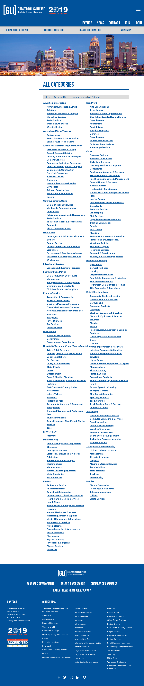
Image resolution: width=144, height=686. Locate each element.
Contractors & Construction (60, 170)
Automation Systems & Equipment (64, 443)
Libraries (94, 133)
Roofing (50, 197)
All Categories (95, 97)
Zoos (49, 427)
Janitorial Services (99, 209)
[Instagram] (71, 677)
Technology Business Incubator (105, 439)
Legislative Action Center (85, 650)
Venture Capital (54, 327)
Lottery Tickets (54, 394)
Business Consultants (101, 158)
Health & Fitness (98, 185)
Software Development (101, 432)
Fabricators (52, 457)
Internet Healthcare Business (61, 512)
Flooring (94, 323)
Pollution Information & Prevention (107, 236)
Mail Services (97, 216)
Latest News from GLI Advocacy (72, 590)
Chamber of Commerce (90, 30)
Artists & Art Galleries (58, 350)
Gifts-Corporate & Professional (105, 336)
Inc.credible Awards (83, 612)
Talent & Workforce (73, 584)
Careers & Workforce (54, 30)
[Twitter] (65, 677)
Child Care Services (100, 162)
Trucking (94, 474)
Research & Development (102, 253)
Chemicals (52, 447)
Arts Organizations (99, 106)
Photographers (97, 367)
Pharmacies (53, 536)
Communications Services (60, 204)
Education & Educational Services (63, 268)
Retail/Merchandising (97, 292)
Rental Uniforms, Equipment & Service (109, 380)
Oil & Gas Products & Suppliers (62, 289)
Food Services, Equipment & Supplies (108, 329)
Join (127, 22)
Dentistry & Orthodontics (59, 492)
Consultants (96, 168)
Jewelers (94, 357)
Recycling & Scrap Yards (102, 488)
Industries (79, 620)
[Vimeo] (84, 677)
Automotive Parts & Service (104, 299)
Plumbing (94, 233)
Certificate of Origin (50, 631)
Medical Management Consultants (64, 519)
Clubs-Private (53, 367)
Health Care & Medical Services (63, 498)
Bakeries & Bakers (56, 357)
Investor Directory (82, 635)
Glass (93, 340)
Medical (47, 481)
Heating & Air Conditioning (103, 189)
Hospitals (51, 509)
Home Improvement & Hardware (106, 346)
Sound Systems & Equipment (104, 435)
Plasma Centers (55, 546)
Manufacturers (54, 467)
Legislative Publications (85, 654)
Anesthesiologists (56, 488)
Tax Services (53, 324)
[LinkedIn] (77, 677)
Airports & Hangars (99, 457)
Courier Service (54, 243)
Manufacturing (50, 439)
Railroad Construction (58, 190)
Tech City (111, 654)
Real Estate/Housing (96, 260)
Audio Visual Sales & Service (104, 415)
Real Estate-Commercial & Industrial (108, 278)
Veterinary (52, 549)
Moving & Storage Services (103, 464)
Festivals (51, 384)
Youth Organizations (100, 147)
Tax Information (114, 650)
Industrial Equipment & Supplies (106, 350)
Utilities (90, 481)
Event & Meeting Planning (60, 377)
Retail (93, 384)
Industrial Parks (81, 616)
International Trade (83, 631)
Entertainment (54, 373)
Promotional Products (101, 377)
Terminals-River (98, 467)
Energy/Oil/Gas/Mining (54, 271)
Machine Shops (54, 464)
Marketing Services (56, 117)
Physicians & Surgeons (58, 542)
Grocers (94, 343)
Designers (95, 309)
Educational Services (53, 264)
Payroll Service (54, 320)
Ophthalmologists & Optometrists (63, 529)
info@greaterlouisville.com (18, 620)
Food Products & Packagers (61, 460)
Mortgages (52, 317)
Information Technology (101, 425)
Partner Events (113, 624)
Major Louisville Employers (86, 662)
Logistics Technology (100, 429)
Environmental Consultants (60, 286)
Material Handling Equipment (61, 470)
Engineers (52, 180)
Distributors (52, 250)
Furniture (94, 333)
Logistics (94, 460)
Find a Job (46, 646)
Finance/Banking (51, 293)
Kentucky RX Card (83, 647)
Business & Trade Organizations (106, 113)
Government (49, 331)
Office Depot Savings (116, 620)
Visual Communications (59, 228)
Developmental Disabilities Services (65, 495)
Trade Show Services (57, 123)
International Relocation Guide (88, 643)
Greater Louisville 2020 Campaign (57, 657)
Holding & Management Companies (65, 310)
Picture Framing (98, 370)
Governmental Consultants (60, 342)
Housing (94, 271)
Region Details (113, 631)
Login (138, 22)
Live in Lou (79, 658)
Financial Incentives (50, 642)
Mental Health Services (58, 522)
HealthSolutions (81, 609)
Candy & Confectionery (58, 363)
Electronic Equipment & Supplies (106, 316)
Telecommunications (100, 492)
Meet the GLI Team (115, 616)
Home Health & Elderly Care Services (65, 505)
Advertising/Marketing (54, 103)
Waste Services (97, 498)
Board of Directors (50, 623)
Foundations (96, 123)
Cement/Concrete (56, 159)
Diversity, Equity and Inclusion (55, 634)
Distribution (49, 232)
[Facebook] (59, 677)
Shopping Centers (99, 390)
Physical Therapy (55, 539)
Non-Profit (91, 103)
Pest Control (96, 229)
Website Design (54, 127)
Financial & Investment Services (63, 307)
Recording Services (99, 250)
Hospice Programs (99, 130)
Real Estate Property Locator (119, 628)
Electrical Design (55, 176)
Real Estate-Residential (101, 281)
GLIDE (45, 653)
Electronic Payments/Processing (63, 304)
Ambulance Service (56, 485)
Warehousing (96, 477)
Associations (96, 110)
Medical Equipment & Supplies (62, 515)
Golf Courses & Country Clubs (62, 387)
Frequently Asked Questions (54, 650)
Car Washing (96, 302)
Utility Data (112, 658)
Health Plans (53, 502)
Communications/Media (55, 201)
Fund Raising (96, 127)
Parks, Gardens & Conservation (62, 138)
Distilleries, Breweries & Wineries (63, 453)
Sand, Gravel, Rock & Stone (60, 141)
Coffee (50, 370)
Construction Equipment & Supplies (64, 166)
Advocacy (126, 30)
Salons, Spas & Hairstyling (103, 387)
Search (48, 97)
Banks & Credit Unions (58, 300)
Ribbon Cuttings (114, 639)
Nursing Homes (55, 525)
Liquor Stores (96, 360)
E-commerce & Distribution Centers (64, 253)
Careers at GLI (48, 627)
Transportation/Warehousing (100, 446)
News (100, 22)
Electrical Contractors (57, 173)
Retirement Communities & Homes (107, 284)
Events (87, 22)
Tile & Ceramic (97, 400)
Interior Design (97, 199)
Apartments (96, 264)
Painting (94, 226)
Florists (93, 326)
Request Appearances (117, 635)
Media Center (113, 612)
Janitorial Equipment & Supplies (106, 353)
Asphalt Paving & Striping (59, 153)
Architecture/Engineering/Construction (62, 145)
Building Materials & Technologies (64, 156)
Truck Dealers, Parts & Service (105, 404)
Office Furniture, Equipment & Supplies (109, 363)
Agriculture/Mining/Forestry (57, 131)
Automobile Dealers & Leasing (105, 296)
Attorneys (52, 435)
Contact (114, 22)
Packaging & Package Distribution (64, 256)
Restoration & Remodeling (60, 193)
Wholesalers (53, 260)
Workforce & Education (117, 662)
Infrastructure (80, 624)
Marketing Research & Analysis (62, 113)
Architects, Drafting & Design (61, 149)
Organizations (97, 137)
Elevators (94, 319)
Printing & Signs (98, 373)
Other (89, 151)
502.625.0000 (13, 617)
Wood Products (54, 477)
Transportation (97, 470)
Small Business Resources (118, 643)
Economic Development (18, 30)
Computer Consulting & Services (106, 418)
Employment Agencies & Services (107, 172)
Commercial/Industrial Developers (64, 163)
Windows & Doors (99, 407)
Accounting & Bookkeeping (60, 297)
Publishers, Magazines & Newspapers (66, 215)
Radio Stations (54, 120)
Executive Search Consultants (105, 175)
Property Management (101, 274)
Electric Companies (99, 485)
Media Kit (111, 609)
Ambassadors (48, 619)
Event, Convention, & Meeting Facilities (66, 380)
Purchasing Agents (99, 246)
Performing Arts (55, 400)
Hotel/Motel (53, 390)
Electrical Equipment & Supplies (106, 313)
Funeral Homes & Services (103, 182)
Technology (92, 411)
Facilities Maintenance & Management (109, 179)
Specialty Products (99, 397)
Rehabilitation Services (101, 140)
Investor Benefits (82, 639)
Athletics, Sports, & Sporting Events (64, 353)
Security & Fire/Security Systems (106, 256)
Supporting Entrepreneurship (120, 647)
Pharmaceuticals (55, 532)
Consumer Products (100, 306)
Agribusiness (53, 135)
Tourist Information (56, 417)
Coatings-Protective (57, 450)
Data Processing (98, 422)
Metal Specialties (55, 474)
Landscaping (96, 212)
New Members (80, 97)
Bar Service (52, 360)
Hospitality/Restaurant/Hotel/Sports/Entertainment (68, 346)
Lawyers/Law (49, 431)
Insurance (52, 314)
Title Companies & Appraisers (105, 288)
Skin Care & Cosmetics (101, 394)
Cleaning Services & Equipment (106, 165)
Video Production (98, 442)
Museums (52, 397)
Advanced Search (62, 97)
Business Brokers (99, 155)
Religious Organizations (102, 144)
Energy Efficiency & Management (63, 282)
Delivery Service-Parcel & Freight (63, 246)
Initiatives (79, 628)
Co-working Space (99, 268)
